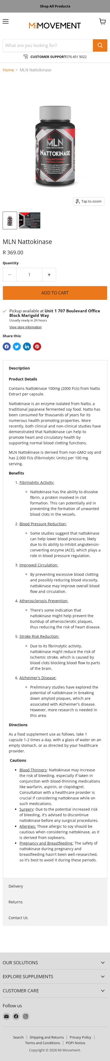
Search (18, 1037)
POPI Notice (75, 1042)
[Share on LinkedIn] (27, 347)
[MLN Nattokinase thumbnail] (10, 220)
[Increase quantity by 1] (49, 275)
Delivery (16, 886)
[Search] (100, 45)
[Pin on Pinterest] (37, 347)
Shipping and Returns (47, 1037)
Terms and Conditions (42, 1042)
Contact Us (18, 917)
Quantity (10, 263)
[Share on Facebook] (7, 347)
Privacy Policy (80, 1037)
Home (8, 70)
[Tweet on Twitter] (17, 347)
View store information (25, 327)
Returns (16, 901)
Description (19, 368)
